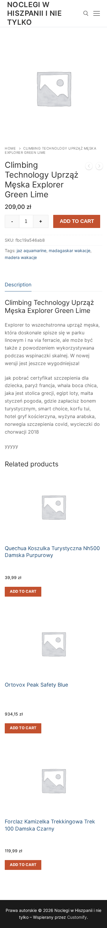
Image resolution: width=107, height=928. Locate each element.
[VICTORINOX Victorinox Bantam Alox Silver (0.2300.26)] (88, 167)
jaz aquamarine (31, 250)
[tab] (18, 284)
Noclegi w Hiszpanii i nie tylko (34, 13)
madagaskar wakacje (69, 250)
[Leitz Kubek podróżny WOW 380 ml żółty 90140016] (99, 167)
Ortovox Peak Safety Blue (36, 685)
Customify (77, 917)
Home (10, 148)
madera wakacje (21, 257)
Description (18, 285)
